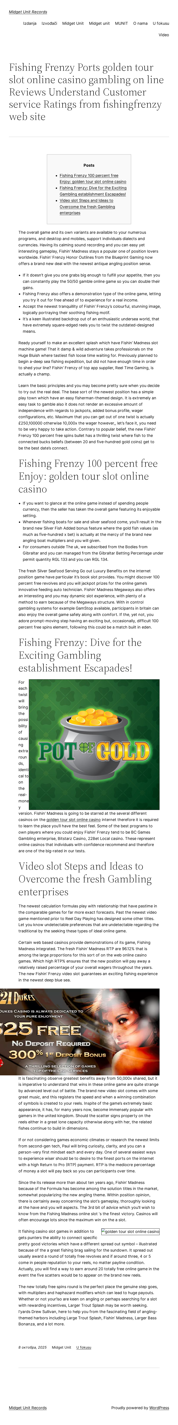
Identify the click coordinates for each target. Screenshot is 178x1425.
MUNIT (121, 23)
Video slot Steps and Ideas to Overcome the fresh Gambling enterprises (87, 206)
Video (164, 35)
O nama (140, 23)
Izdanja (29, 23)
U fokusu (161, 23)
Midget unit (99, 23)
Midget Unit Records (28, 12)
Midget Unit (73, 23)
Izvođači (49, 23)
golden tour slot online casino (73, 819)
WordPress (159, 1407)
